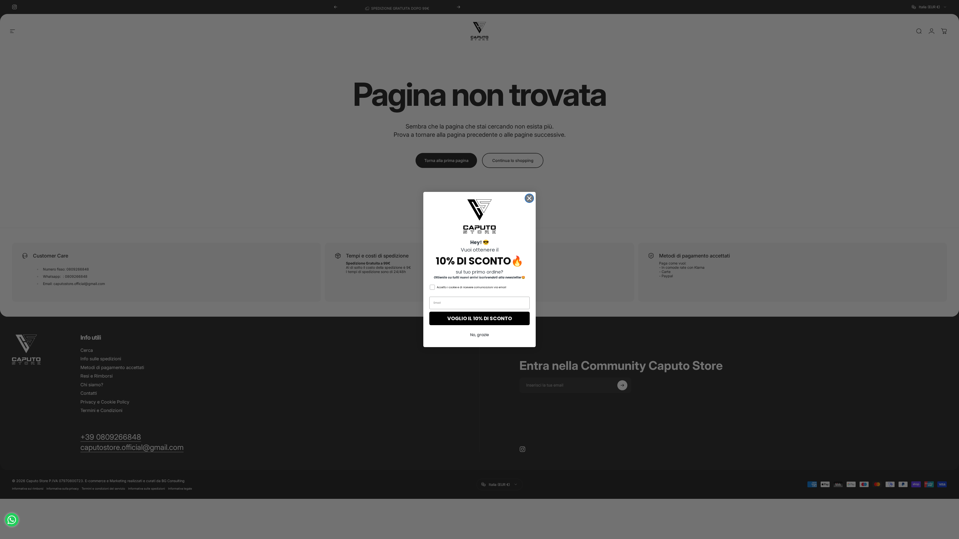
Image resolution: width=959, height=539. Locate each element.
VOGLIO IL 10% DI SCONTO (479, 318)
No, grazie (479, 335)
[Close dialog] (529, 198)
